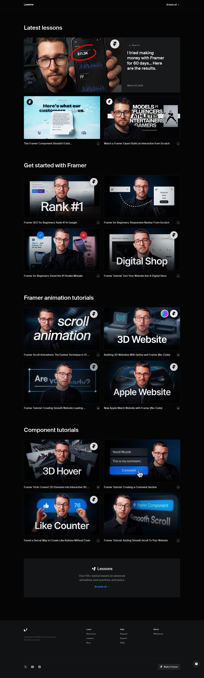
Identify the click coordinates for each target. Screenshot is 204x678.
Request (123, 634)
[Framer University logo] (26, 630)
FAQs (122, 642)
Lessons (90, 638)
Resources (91, 634)
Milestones (158, 634)
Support (123, 638)
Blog (88, 642)
